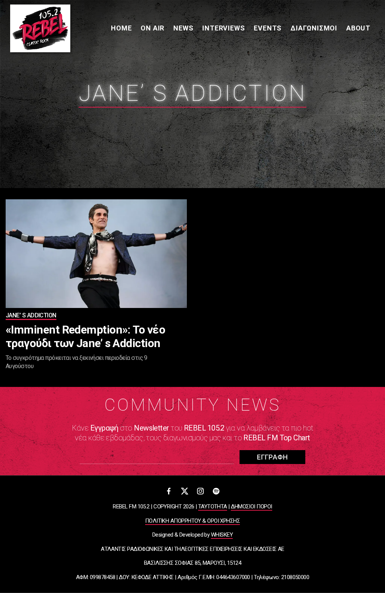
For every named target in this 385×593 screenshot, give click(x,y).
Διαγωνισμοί (314, 28)
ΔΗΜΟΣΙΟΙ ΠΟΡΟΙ (251, 506)
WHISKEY (222, 534)
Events (268, 28)
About (358, 28)
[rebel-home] (40, 28)
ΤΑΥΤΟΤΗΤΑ (212, 506)
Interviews (223, 28)
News (183, 28)
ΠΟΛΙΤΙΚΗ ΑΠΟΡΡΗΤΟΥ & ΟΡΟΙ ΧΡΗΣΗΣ (192, 520)
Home (121, 28)
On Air (152, 28)
